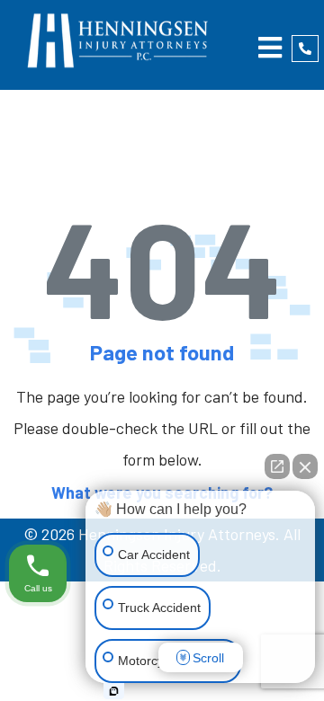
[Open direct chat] (277, 466)
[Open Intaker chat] (114, 691)
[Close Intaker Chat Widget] (305, 466)
